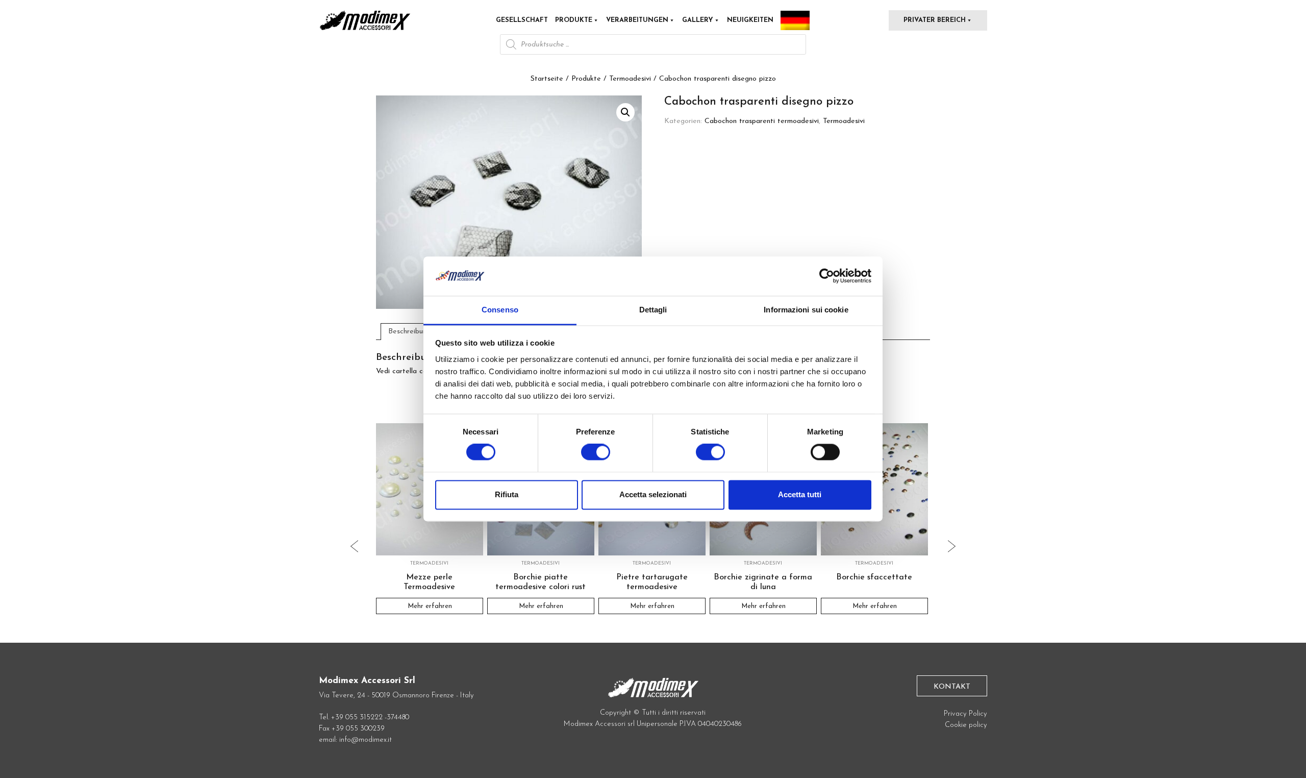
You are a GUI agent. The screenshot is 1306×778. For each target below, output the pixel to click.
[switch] (595, 456)
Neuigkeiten (750, 20)
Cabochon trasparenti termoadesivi (762, 121)
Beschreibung (409, 331)
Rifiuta (506, 494)
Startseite (547, 79)
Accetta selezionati (653, 494)
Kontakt (952, 687)
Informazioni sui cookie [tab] (806, 309)
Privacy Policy (965, 714)
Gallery (697, 20)
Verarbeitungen (637, 20)
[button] (625, 112)
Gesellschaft (522, 20)
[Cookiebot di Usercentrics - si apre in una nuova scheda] (826, 276)
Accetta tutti (799, 494)
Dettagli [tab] (653, 309)
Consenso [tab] (500, 309)
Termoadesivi (630, 79)
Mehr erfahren (429, 606)
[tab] (410, 331)
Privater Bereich (934, 20)
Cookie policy (966, 725)
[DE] (795, 20)
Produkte (573, 20)
